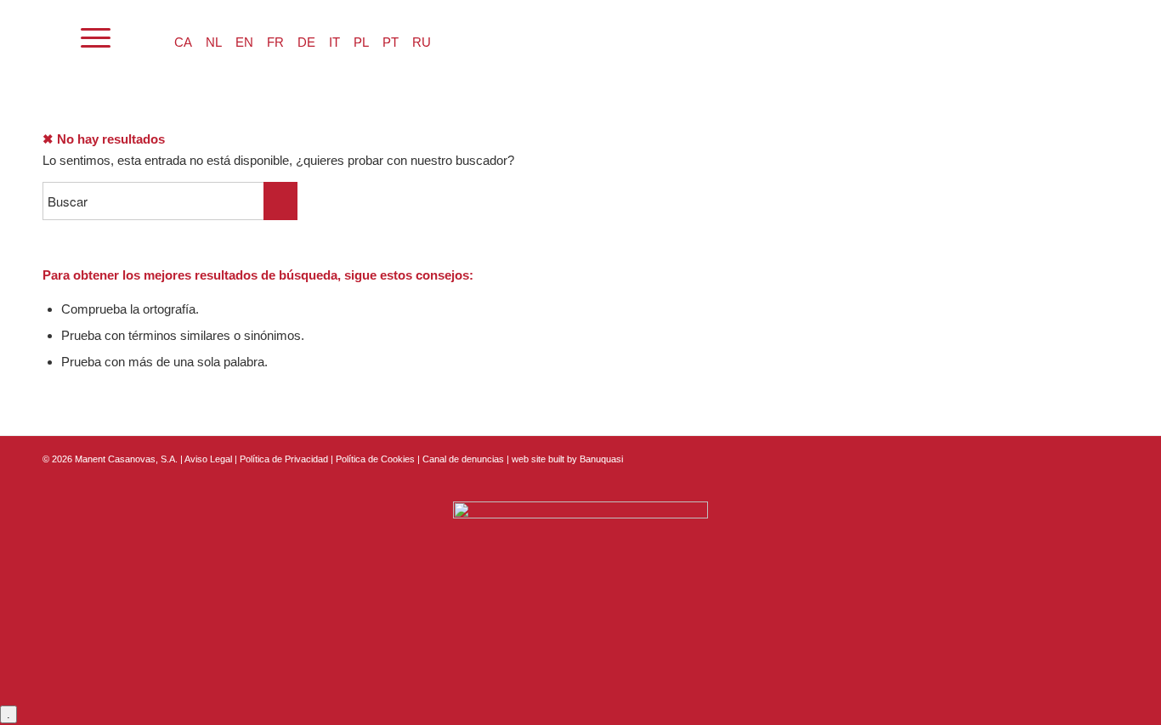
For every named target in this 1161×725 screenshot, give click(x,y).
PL (361, 42)
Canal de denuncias (463, 459)
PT (390, 42)
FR (275, 42)
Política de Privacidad (285, 459)
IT (334, 42)
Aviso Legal (208, 459)
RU (421, 42)
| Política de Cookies (374, 459)
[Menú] (96, 38)
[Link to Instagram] (1080, 457)
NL (214, 42)
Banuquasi (601, 459)
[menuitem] (50, 38)
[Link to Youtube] (1106, 457)
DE (306, 42)
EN (244, 42)
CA (183, 42)
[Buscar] (50, 38)
